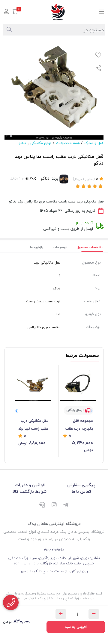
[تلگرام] (66, 505)
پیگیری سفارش (81, 485)
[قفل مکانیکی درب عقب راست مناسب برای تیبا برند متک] (33, 383)
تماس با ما (81, 491)
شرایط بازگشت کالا (29, 491)
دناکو (22, 143)
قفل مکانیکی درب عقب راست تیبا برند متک (33, 425)
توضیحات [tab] (60, 247)
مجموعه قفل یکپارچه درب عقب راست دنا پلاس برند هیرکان (78, 425)
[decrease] (93, 614)
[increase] (61, 614)
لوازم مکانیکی (40, 143)
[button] (16, 411)
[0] (14, 12)
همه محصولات (68, 143)
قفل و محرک (94, 143)
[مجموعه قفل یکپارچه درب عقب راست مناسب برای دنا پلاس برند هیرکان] (78, 383)
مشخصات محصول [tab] (90, 247)
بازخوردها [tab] (36, 247)
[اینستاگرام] (54, 505)
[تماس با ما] (11, 602)
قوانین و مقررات (30, 485)
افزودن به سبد (76, 627)
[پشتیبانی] (42, 505)
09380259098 (54, 550)
